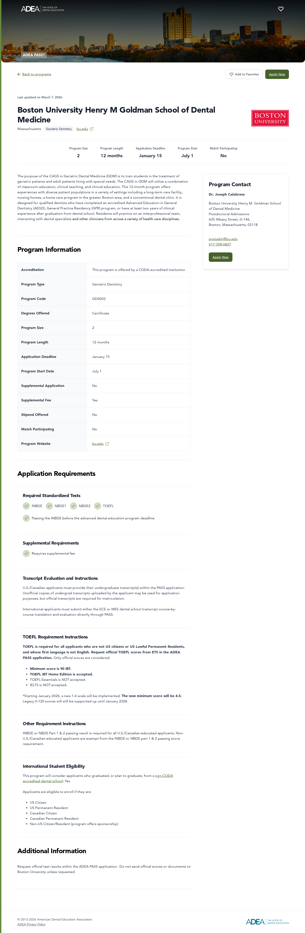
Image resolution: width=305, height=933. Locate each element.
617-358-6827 (220, 244)
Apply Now (277, 74)
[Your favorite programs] (280, 8)
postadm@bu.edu (223, 239)
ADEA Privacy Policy (31, 924)
